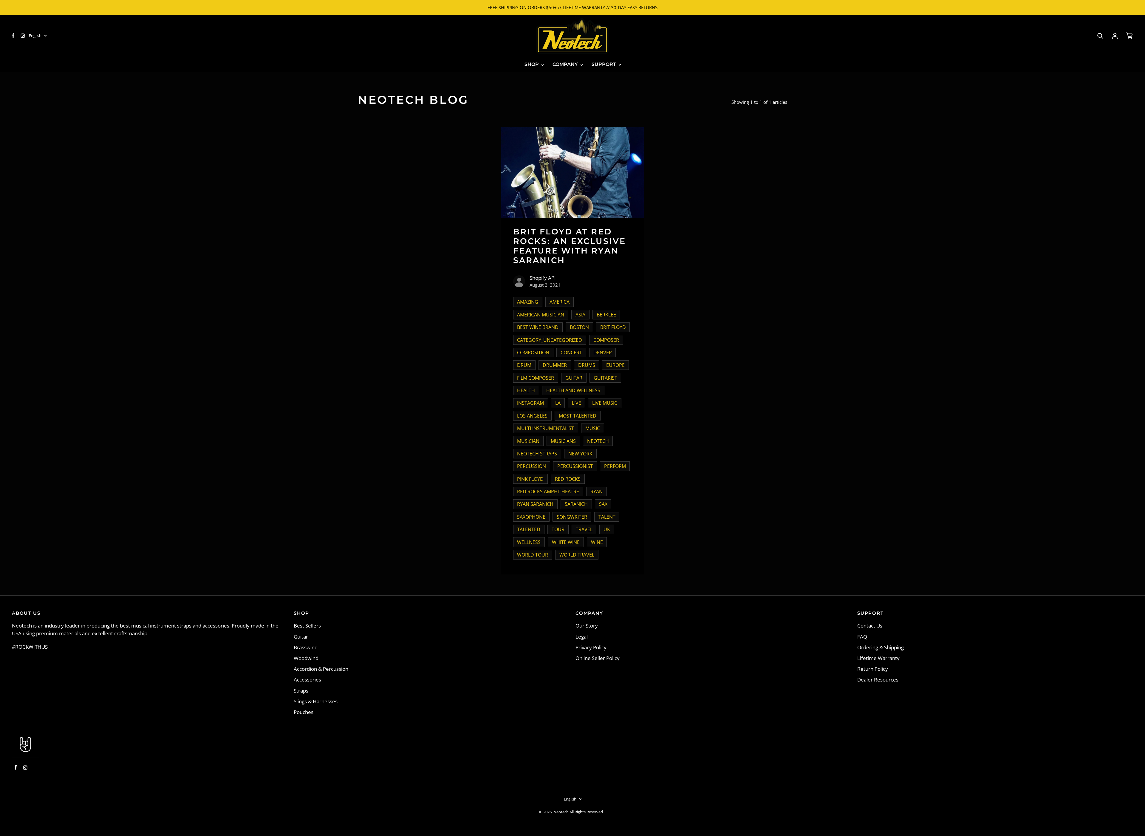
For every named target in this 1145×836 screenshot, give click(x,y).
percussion (531, 466)
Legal (581, 636)
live (576, 403)
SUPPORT (604, 64)
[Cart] (1129, 35)
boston (579, 327)
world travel (576, 554)
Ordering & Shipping (880, 647)
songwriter (572, 517)
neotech (598, 441)
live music (604, 403)
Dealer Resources (877, 679)
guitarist (605, 378)
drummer (555, 365)
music (592, 428)
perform (615, 466)
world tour (532, 554)
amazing (527, 302)
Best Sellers (307, 625)
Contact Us (869, 625)
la (558, 403)
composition (533, 352)
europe (615, 365)
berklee (606, 314)
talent (606, 517)
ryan (596, 491)
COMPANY (566, 64)
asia (580, 314)
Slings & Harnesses (316, 701)
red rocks (568, 479)
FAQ (862, 636)
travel (584, 529)
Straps (301, 690)
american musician (540, 314)
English (35, 35)
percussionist (575, 466)
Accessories (307, 679)
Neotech (561, 812)
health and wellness (573, 390)
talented (528, 529)
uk (607, 529)
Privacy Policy (590, 647)
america (560, 302)
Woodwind (306, 658)
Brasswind (306, 647)
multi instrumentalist (545, 428)
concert (571, 352)
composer (606, 340)
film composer (535, 378)
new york (580, 453)
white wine (566, 542)
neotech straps (537, 453)
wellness (529, 542)
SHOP (532, 64)
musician (528, 441)
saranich (576, 504)
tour (558, 529)
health (526, 390)
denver (602, 352)
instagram (530, 403)
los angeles (532, 415)
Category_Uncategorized (549, 340)
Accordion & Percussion (321, 668)
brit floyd (613, 327)
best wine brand (537, 327)
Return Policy (872, 668)
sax (603, 504)
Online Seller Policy (597, 658)
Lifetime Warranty (878, 658)
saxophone (531, 517)
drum (524, 365)
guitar (573, 378)
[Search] (1100, 35)
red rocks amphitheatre (548, 491)
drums (586, 365)
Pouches (303, 712)
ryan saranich (535, 504)
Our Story (586, 625)
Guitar (301, 636)
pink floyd (530, 479)
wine (597, 542)
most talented (577, 415)
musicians (563, 441)
